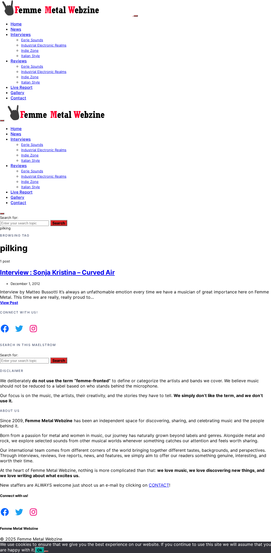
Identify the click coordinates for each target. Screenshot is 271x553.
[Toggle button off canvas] (136, 16)
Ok (39, 550)
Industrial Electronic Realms (43, 45)
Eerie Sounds (32, 40)
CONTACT (159, 485)
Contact (18, 97)
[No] (46, 551)
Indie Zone (30, 50)
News (16, 29)
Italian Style (30, 56)
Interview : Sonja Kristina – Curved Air (57, 272)
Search (58, 223)
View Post (9, 302)
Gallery (17, 92)
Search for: (9, 217)
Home (16, 23)
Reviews (19, 60)
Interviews (21, 34)
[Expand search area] (2, 120)
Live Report (22, 87)
